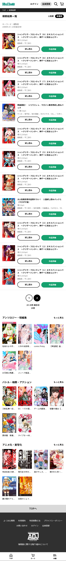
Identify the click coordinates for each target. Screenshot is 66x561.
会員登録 (46, 4)
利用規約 (22, 521)
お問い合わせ (21, 526)
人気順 (51, 16)
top (4, 10)
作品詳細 (52, 49)
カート (33, 558)
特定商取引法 (34, 521)
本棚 (54, 558)
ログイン (34, 4)
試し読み (28, 49)
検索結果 (12, 10)
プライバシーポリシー (53, 521)
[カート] (62, 4)
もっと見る (59, 318)
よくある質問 (9, 521)
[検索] (56, 4)
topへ (33, 508)
